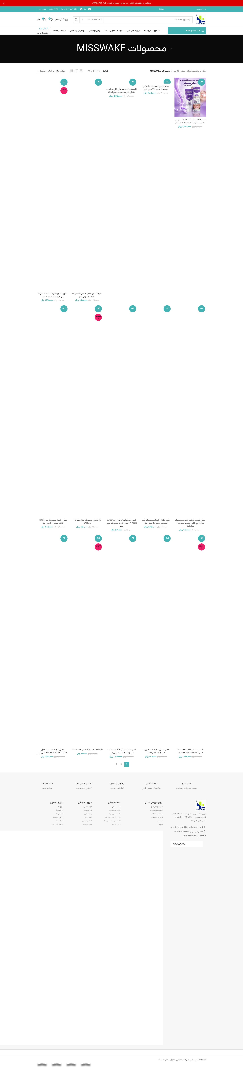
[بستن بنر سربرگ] (3, 3)
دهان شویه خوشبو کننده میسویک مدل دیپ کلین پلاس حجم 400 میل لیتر (190, 523)
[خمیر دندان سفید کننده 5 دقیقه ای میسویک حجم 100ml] (53, 184)
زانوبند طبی (88, 814)
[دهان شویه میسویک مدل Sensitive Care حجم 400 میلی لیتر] (53, 640)
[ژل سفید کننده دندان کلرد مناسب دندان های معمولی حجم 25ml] (121, 82)
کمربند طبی (88, 817)
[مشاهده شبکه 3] (76, 71)
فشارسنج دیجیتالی (156, 810)
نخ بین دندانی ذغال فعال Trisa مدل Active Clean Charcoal (190, 751)
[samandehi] (115, 1061)
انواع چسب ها (58, 817)
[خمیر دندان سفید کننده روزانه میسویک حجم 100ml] (156, 640)
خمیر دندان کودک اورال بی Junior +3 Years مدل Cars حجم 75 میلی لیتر (121, 523)
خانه (204, 71)
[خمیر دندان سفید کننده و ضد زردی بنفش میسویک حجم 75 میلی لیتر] (190, 97)
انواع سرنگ (59, 810)
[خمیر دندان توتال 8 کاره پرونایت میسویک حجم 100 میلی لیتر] (121, 640)
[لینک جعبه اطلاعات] (186, 783)
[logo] (100, 1060)
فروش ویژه (43, 28)
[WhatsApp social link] (85, 9)
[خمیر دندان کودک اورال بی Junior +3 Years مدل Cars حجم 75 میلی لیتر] (121, 410)
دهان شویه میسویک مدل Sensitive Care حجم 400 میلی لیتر (52, 751)
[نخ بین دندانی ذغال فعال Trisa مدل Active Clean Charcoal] (190, 640)
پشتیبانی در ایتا (179, 844)
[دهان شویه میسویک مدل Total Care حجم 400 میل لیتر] (53, 410)
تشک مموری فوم (114, 814)
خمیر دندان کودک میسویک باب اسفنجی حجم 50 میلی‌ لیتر (156, 521)
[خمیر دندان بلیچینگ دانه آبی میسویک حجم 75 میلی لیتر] (156, 81)
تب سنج (160, 821)
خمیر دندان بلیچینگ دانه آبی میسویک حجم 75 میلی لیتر (156, 88)
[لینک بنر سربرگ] (121, 3)
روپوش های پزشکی (57, 824)
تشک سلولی (116, 806)
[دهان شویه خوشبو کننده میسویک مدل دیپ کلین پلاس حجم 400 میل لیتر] (190, 410)
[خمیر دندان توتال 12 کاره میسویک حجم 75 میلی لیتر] (87, 184)
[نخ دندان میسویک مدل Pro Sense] (87, 640)
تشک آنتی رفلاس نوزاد (112, 817)
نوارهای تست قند (157, 817)
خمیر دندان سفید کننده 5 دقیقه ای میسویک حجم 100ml (52, 295)
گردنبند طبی (88, 806)
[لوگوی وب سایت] (200, 19)
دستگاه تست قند (157, 814)
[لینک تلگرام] (81, 9)
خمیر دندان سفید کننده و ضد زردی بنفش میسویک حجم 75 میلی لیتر (190, 121)
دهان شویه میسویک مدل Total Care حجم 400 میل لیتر (53, 521)
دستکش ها (59, 814)
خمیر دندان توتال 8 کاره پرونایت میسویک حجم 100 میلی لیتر (121, 751)
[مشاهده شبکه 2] (81, 71)
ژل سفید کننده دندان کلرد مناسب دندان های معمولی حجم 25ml (122, 91)
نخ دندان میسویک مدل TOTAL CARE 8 (87, 521)
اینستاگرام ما (42, 33)
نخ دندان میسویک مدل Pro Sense (87, 749)
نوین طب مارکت (190, 1060)
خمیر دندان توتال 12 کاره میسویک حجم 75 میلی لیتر (87, 295)
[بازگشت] (170, 49)
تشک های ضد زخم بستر (112, 821)
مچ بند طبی (88, 810)
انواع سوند (59, 821)
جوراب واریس (87, 824)
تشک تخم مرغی (115, 810)
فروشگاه (161, 9)
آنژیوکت (60, 806)
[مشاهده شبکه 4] (71, 71)
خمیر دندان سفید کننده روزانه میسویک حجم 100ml (155, 751)
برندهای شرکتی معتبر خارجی (186, 71)
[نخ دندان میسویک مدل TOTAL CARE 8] (87, 410)
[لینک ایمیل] (89, 9)
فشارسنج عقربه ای (157, 806)
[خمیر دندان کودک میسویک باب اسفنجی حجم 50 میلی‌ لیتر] (156, 410)
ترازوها (161, 824)
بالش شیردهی (115, 824)
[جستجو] (76, 19)
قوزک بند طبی (87, 821)
